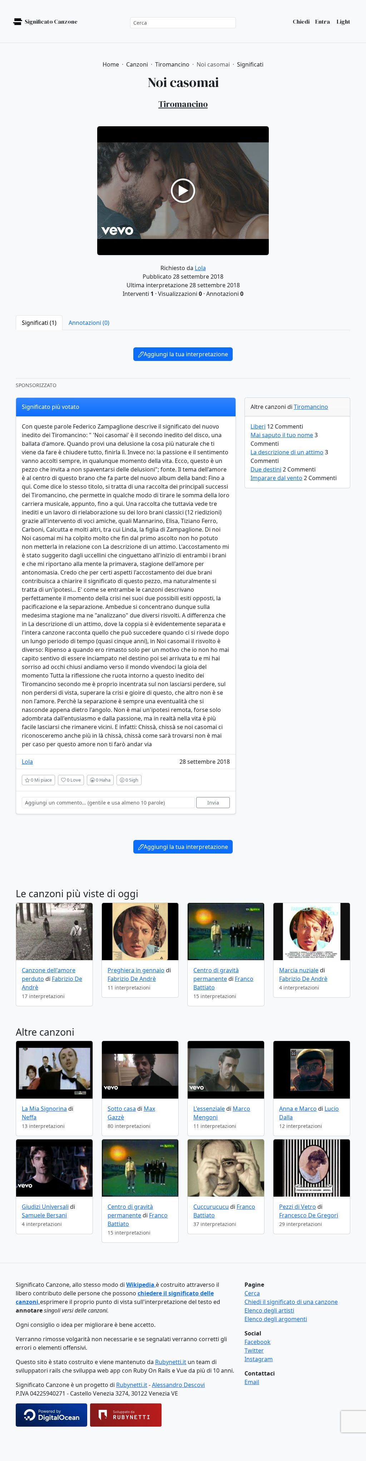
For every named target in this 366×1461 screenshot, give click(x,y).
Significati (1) (39, 323)
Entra (322, 21)
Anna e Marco (298, 1109)
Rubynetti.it (170, 1362)
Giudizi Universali (45, 1207)
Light (343, 21)
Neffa (29, 1117)
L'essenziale (209, 1109)
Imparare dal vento (276, 478)
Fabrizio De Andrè (132, 979)
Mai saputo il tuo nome (282, 435)
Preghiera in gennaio (136, 970)
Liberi (258, 426)
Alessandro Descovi (178, 1385)
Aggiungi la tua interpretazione (186, 354)
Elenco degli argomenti (275, 1319)
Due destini (266, 469)
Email (251, 1382)
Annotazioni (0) (89, 323)
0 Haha (102, 780)
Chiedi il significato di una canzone (291, 1302)
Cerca (252, 1293)
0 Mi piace (41, 780)
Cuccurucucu (211, 1207)
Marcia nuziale (298, 970)
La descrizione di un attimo (287, 452)
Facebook (257, 1342)
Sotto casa (122, 1109)
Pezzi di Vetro (297, 1207)
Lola (200, 268)
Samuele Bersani (44, 1215)
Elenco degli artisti (269, 1310)
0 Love (73, 780)
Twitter (254, 1350)
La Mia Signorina (44, 1109)
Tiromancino (311, 407)
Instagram (258, 1359)
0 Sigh (131, 780)
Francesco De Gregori (308, 1215)
